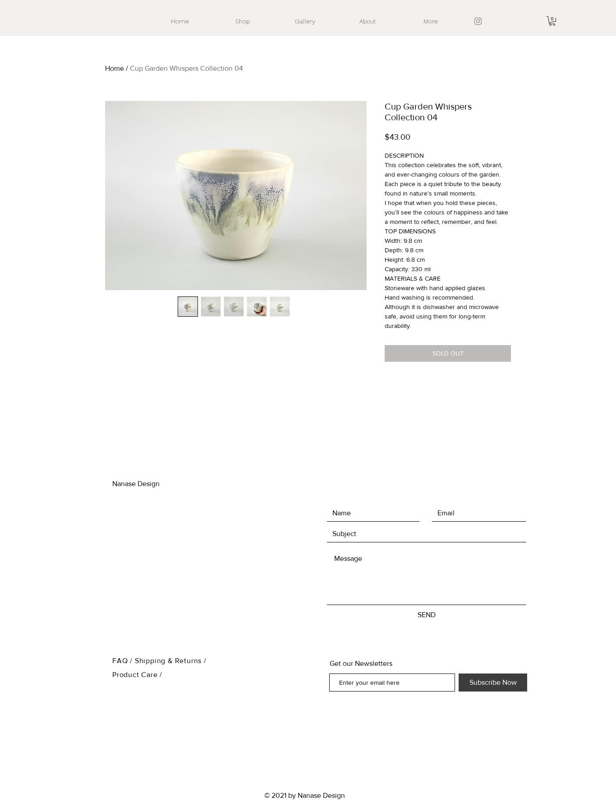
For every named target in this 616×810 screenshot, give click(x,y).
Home (114, 68)
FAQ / (123, 660)
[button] (552, 21)
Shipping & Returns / (171, 660)
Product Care (136, 674)
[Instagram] (478, 21)
